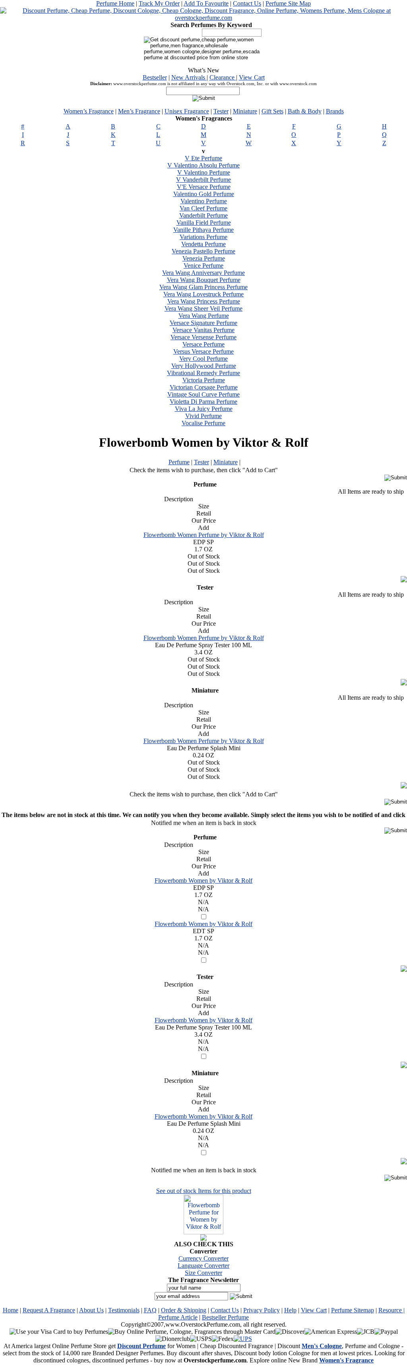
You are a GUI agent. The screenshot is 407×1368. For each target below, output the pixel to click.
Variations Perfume (203, 237)
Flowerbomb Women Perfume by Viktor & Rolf (203, 534)
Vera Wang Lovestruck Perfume (203, 294)
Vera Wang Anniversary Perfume (203, 272)
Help (290, 1310)
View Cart (252, 77)
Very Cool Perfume (203, 358)
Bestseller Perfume (225, 1317)
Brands (335, 111)
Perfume (179, 462)
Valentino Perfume (203, 201)
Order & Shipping (183, 1310)
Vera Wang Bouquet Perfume (203, 279)
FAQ (150, 1310)
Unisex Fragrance (187, 111)
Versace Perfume (203, 344)
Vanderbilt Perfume (203, 215)
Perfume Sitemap (352, 1310)
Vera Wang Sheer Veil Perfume (203, 308)
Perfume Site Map (288, 3)
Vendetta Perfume (203, 244)
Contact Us (247, 3)
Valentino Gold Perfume (203, 194)
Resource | (391, 1310)
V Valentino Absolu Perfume (203, 165)
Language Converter (203, 1265)
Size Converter (203, 1272)
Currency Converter (203, 1258)
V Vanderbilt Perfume (203, 179)
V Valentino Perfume (203, 172)
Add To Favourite (206, 3)
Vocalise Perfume (203, 423)
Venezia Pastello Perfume (203, 251)
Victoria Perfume (203, 380)
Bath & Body (305, 111)
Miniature (245, 111)
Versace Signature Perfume (203, 322)
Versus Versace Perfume (203, 351)
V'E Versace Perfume (204, 186)
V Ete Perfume (203, 158)
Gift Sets (272, 111)
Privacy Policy (261, 1310)
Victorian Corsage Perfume (204, 387)
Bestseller (155, 77)
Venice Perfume (203, 265)
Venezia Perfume (203, 258)
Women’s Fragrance (89, 111)
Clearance (222, 77)
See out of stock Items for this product (203, 1190)
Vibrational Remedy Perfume (203, 373)
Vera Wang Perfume (203, 315)
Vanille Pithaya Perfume (203, 229)
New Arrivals (189, 77)
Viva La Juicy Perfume (204, 408)
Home (10, 1310)
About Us (91, 1310)
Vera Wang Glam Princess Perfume (203, 287)
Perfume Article (178, 1317)
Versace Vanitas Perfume (203, 330)
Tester (221, 111)
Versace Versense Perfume (203, 337)
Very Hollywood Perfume (203, 365)
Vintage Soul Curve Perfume (203, 394)
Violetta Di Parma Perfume (203, 401)
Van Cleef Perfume (203, 208)
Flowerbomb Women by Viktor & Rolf (203, 880)
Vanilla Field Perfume (203, 222)
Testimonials (124, 1310)
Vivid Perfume (203, 416)
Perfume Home (115, 3)
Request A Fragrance (49, 1310)
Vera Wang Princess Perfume (203, 301)
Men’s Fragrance (139, 111)
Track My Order (159, 3)
